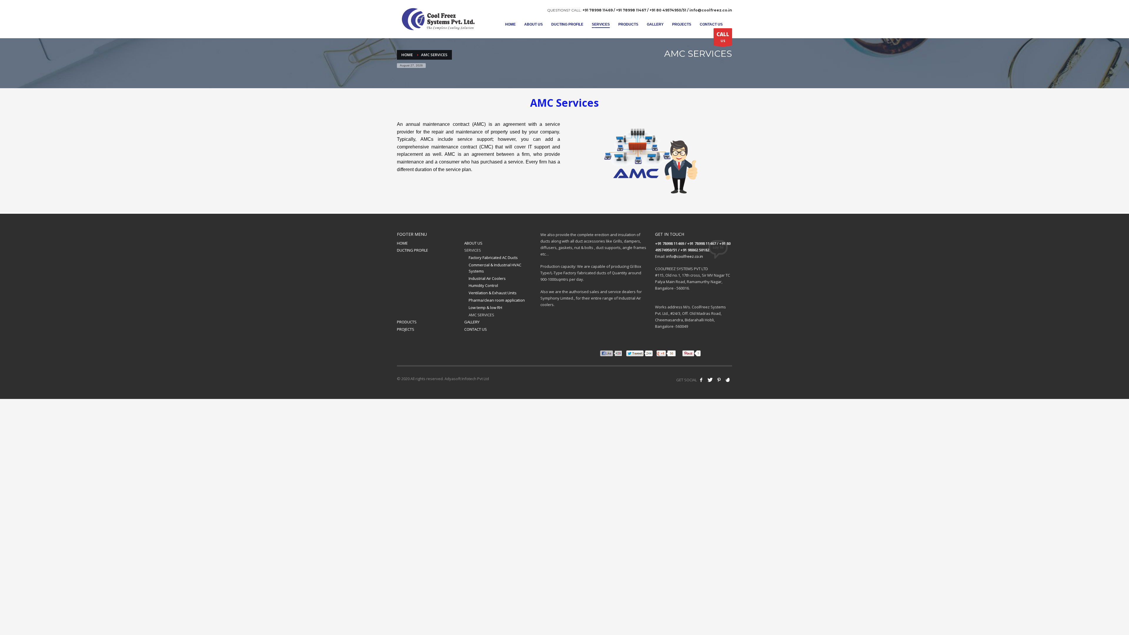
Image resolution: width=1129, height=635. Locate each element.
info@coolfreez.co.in (684, 256)
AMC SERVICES (481, 314)
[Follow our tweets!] (710, 379)
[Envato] (727, 379)
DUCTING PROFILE (412, 250)
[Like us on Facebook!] (701, 379)
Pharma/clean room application (497, 300)
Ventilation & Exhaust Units (493, 292)
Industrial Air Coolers (487, 278)
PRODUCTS (407, 322)
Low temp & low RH (485, 307)
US (723, 37)
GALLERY (472, 322)
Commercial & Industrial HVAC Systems (495, 268)
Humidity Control (483, 285)
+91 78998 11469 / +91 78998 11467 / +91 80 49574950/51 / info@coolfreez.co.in (657, 10)
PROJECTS (405, 329)
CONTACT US (475, 329)
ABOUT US (473, 243)
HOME (402, 243)
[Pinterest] (718, 379)
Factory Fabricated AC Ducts (493, 257)
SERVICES (472, 250)
